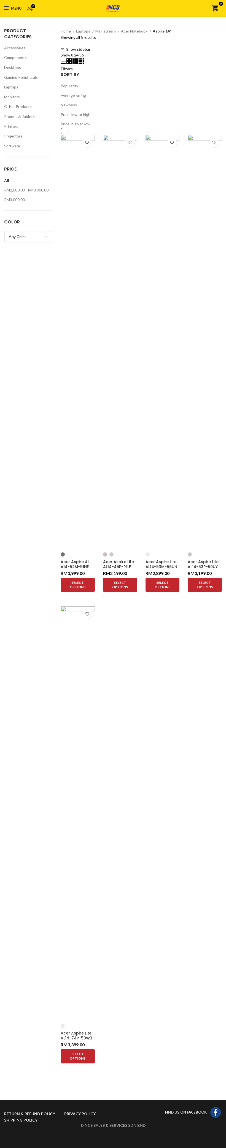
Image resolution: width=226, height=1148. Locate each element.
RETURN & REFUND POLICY (29, 1113)
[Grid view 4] (81, 62)
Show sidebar (78, 49)
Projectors (13, 136)
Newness (69, 104)
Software (12, 146)
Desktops (12, 67)
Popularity (69, 85)
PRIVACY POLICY (80, 1113)
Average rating (73, 95)
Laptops (11, 87)
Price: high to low (75, 123)
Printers (11, 126)
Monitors (12, 96)
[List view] (63, 62)
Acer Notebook (134, 31)
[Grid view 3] (75, 62)
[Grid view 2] (69, 62)
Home (66, 31)
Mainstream (106, 31)
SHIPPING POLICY (20, 1120)
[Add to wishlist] (87, 142)
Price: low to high (75, 114)
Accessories (14, 47)
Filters (67, 69)
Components (15, 57)
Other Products (18, 106)
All (6, 180)
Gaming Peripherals (21, 77)
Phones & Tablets (19, 116)
